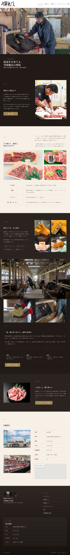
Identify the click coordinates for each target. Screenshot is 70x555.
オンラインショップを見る (43, 403)
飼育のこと (53, 4)
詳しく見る (10, 114)
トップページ (40, 4)
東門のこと (47, 4)
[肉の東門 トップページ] (9, 494)
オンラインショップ (61, 4)
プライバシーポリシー (62, 552)
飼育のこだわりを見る (12, 365)
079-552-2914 (49, 441)
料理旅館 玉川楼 (47, 513)
